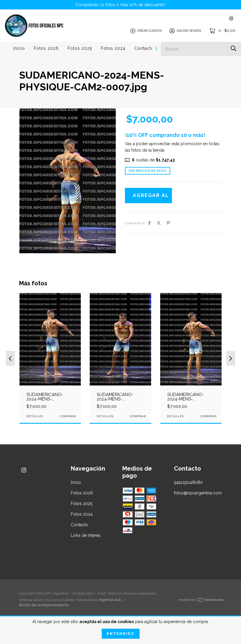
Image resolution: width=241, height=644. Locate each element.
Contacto (144, 48)
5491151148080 (188, 482)
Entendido (121, 634)
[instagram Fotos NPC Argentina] (231, 18)
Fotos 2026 (46, 48)
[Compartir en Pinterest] (168, 223)
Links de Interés (86, 535)
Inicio (19, 48)
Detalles (34, 416)
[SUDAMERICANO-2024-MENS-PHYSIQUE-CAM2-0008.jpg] (191, 351)
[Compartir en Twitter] (158, 223)
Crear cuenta (149, 31)
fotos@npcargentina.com (198, 493)
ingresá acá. (110, 600)
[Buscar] (233, 48)
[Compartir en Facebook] (149, 223)
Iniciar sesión (189, 31)
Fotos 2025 (80, 48)
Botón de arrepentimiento (44, 605)
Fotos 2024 (113, 48)
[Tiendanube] (201, 601)
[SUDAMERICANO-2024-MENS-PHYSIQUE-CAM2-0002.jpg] (120, 351)
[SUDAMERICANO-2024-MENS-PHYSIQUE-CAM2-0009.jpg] (50, 351)
